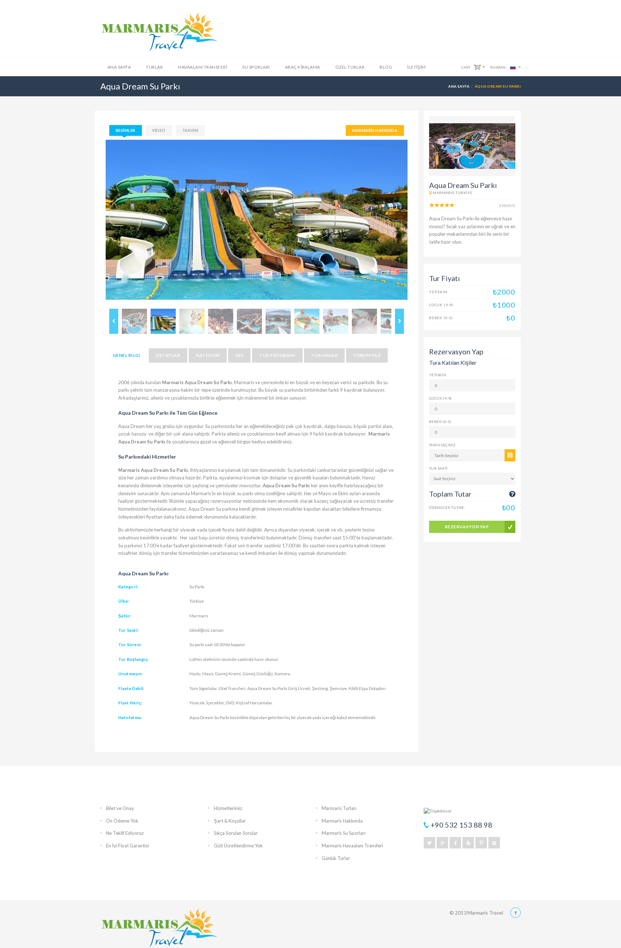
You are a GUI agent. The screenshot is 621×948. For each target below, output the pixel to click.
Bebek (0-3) (440, 421)
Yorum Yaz (367, 355)
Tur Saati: (128, 630)
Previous (95, 222)
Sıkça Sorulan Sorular (236, 833)
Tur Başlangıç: (133, 659)
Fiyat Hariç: (130, 702)
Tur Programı (277, 355)
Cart (465, 67)
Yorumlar (324, 355)
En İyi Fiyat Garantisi (127, 845)
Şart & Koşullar (230, 821)
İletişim (416, 67)
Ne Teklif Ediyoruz (125, 833)
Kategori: (128, 586)
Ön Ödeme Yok (122, 821)
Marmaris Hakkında (374, 130)
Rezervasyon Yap (467, 526)
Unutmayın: (130, 673)
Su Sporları (256, 67)
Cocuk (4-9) (440, 398)
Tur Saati (438, 468)
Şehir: (124, 615)
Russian (498, 67)
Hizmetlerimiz (228, 808)
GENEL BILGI (126, 355)
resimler (125, 130)
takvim (190, 130)
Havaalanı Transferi (202, 67)
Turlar (154, 67)
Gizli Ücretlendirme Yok (238, 845)
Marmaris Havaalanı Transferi (352, 845)
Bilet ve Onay (120, 808)
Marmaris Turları (339, 808)
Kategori (208, 355)
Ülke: (123, 601)
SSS (239, 355)
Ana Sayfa (119, 67)
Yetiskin (437, 375)
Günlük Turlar (336, 858)
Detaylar (168, 355)
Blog (386, 67)
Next (418, 222)
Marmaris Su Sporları (343, 833)
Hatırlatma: (130, 717)
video (159, 130)
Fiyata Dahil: (131, 688)
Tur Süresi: (130, 644)
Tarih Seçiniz (442, 445)
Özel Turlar (349, 67)
